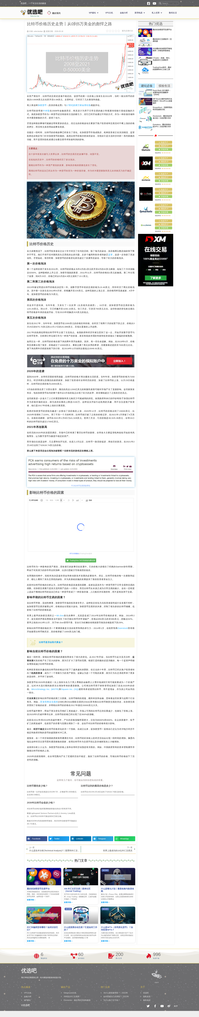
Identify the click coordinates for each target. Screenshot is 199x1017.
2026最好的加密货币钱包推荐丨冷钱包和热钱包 (162, 50)
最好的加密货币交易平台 (38, 889)
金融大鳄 (124, 13)
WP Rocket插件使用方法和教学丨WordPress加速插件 (162, 101)
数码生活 (173, 13)
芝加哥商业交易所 (49, 702)
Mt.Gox (60, 615)
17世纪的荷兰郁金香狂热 (78, 105)
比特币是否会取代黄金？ (51, 642)
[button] (36, 838)
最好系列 (56, 13)
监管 (110, 255)
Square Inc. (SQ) (70, 689)
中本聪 (46, 111)
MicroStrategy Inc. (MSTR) (45, 689)
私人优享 (156, 13)
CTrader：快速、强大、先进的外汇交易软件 (162, 59)
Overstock (123, 628)
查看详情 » (31, 900)
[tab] (147, 85)
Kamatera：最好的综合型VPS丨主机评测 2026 (162, 125)
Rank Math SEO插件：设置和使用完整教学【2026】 (162, 92)
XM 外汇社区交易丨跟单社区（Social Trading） (77, 890)
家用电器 (138, 13)
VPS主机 (109, 13)
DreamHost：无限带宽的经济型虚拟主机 (162, 108)
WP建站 (92, 13)
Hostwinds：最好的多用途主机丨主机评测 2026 (162, 117)
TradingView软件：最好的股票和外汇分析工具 (162, 68)
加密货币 (42, 105)
